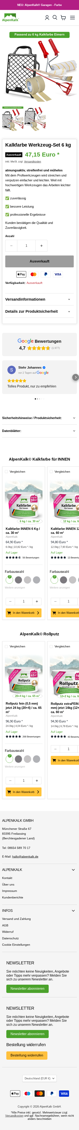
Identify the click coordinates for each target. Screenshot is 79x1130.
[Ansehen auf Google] (11, 370)
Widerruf (7, 931)
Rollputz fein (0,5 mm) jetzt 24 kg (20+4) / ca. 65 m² (24, 708)
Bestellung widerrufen (27, 1055)
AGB (5, 925)
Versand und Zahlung (16, 918)
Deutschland (37, 1078)
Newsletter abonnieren (27, 988)
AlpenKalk (11, 536)
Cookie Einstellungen (16, 944)
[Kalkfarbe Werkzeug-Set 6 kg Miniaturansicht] (12, 118)
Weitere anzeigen (15, 587)
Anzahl (9, 236)
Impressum (9, 891)
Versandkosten (32, 161)
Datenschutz (10, 938)
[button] (3, 377)
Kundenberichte (12, 897)
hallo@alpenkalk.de (25, 856)
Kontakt (7, 878)
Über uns (8, 884)
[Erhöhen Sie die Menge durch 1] (41, 246)
